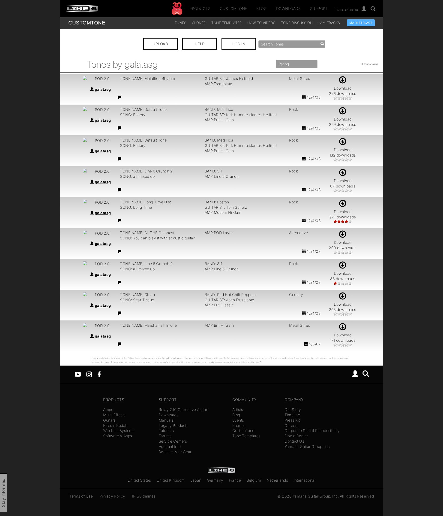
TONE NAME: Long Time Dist (145, 202)
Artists (237, 409)
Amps (108, 409)
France (235, 480)
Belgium (254, 480)
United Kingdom (171, 480)
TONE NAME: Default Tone (143, 109)
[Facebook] (99, 374)
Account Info (170, 446)
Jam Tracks (329, 23)
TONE (86, 23)
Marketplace (361, 22)
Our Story (292, 409)
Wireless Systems (119, 430)
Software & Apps (117, 436)
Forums (165, 436)
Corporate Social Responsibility (312, 430)
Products (199, 8)
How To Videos (261, 23)
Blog (261, 8)
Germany (215, 480)
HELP (200, 44)
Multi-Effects (114, 415)
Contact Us (294, 441)
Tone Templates (226, 23)
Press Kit (292, 420)
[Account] (364, 9)
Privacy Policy (112, 496)
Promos (239, 425)
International (305, 480)
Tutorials (166, 430)
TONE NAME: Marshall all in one (148, 325)
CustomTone (233, 8)
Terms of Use (81, 496)
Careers (291, 425)
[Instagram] (89, 374)
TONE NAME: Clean (137, 294)
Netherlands (277, 480)
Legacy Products (174, 425)
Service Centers (173, 441)
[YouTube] (77, 374)
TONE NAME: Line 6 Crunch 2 (146, 171)
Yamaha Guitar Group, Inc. (307, 446)
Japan (195, 480)
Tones (180, 23)
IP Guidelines (144, 496)
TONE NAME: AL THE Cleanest (147, 232)
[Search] (373, 9)
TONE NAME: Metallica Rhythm (147, 78)
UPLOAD (160, 44)
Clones (199, 23)
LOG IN (238, 44)
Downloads (288, 8)
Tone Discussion (297, 23)
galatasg (103, 89)
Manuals (166, 420)
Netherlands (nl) (347, 9)
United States (139, 480)
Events (238, 420)
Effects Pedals (115, 425)
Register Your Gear (175, 452)
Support (319, 8)
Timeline (292, 415)
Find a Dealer (296, 436)
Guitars (109, 420)
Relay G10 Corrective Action (183, 409)
